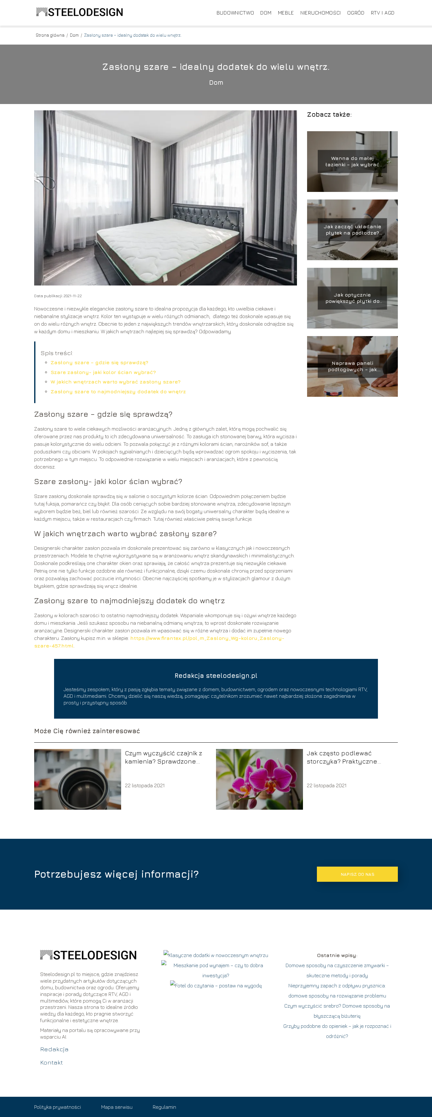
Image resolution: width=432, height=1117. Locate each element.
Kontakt (51, 1062)
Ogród (356, 12)
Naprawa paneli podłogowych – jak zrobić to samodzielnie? (352, 366)
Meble (286, 12)
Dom (265, 12)
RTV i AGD (383, 12)
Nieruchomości (320, 12)
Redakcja (54, 1049)
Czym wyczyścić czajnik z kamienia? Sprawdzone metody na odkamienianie (165, 757)
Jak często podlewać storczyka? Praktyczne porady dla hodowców (342, 757)
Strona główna (50, 35)
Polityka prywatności (57, 1107)
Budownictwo (235, 12)
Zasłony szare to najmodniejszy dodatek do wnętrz (118, 391)
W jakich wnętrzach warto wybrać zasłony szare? (116, 381)
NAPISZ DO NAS (357, 874)
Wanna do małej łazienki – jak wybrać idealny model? (352, 161)
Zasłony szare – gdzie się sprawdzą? (99, 362)
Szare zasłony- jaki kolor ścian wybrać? (103, 372)
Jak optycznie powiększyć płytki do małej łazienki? (352, 298)
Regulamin (164, 1107)
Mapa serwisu (117, 1107)
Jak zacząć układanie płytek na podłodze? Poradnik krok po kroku (352, 230)
